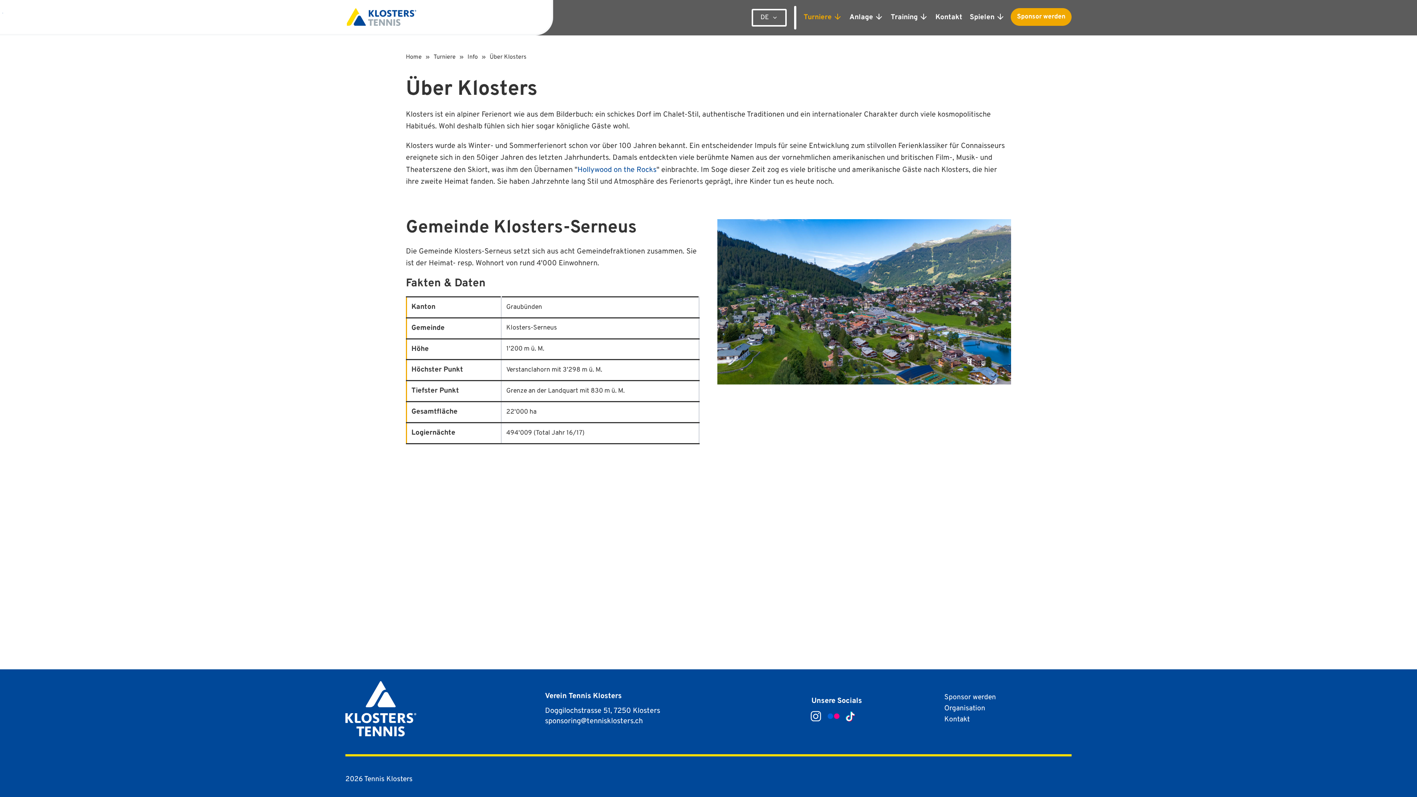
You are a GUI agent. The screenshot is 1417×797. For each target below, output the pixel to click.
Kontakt (957, 719)
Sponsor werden (1041, 17)
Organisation (964, 708)
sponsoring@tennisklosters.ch (594, 721)
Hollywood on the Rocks (617, 170)
